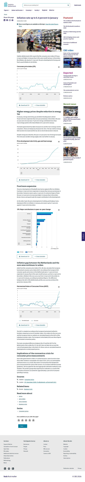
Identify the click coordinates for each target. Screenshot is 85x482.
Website (65, 444)
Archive (65, 455)
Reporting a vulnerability (69, 453)
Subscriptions (66, 458)
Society (37, 10)
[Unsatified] (22, 420)
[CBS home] (11, 4)
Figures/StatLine (8, 444)
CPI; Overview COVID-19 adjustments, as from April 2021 (40, 382)
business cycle (23, 404)
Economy (28, 10)
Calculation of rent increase (11, 446)
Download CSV (25, 105)
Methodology (7, 460)
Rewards (26, 451)
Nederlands (77, 5)
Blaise (5, 462)
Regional (44, 10)
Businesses (26, 444)
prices (20, 396)
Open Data (6, 449)
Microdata (6, 451)
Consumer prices (29, 379)
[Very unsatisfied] (19, 420)
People (25, 446)
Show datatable (40, 105)
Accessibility (66, 451)
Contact (45, 444)
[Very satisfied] (33, 420)
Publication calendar (68, 468)
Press (44, 446)
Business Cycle (28, 389)
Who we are (46, 449)
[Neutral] (26, 420)
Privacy (25, 449)
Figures (6, 10)
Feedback (83, 236)
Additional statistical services (11, 453)
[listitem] (4, 20)
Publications (7, 458)
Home (5, 14)
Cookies (65, 449)
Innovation (46, 451)
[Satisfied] (30, 420)
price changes (23, 401)
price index (22, 399)
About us (51, 10)
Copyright (65, 446)
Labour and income (17, 10)
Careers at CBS (47, 453)
